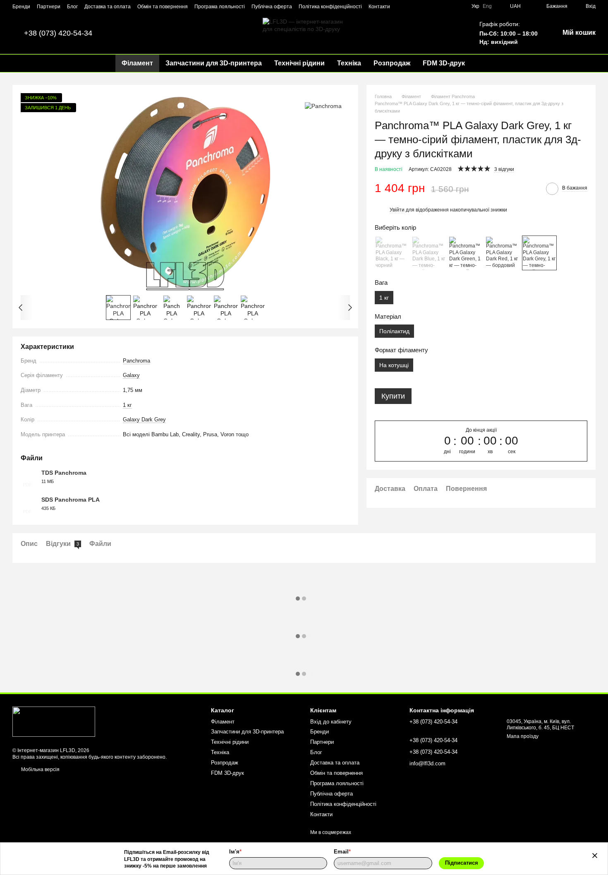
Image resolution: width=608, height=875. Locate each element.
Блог (72, 7)
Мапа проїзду (523, 736)
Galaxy (131, 375)
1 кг (127, 405)
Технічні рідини (299, 63)
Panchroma (136, 361)
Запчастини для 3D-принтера (213, 63)
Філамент (137, 63)
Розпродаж (391, 63)
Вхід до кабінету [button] (331, 722)
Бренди (21, 7)
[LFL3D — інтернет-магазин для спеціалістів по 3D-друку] (53, 721)
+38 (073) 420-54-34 (58, 33)
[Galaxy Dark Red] (502, 253)
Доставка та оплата (107, 7)
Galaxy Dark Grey (144, 419)
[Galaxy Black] (392, 253)
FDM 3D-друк (444, 63)
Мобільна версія (40, 769)
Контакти (379, 7)
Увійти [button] (397, 210)
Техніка (349, 63)
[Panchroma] (323, 105)
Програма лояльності (219, 7)
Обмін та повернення (162, 7)
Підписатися (461, 863)
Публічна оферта (271, 7)
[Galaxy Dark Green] (465, 253)
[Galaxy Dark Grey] (539, 253)
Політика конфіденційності (330, 7)
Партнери (48, 7)
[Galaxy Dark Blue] (429, 253)
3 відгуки (504, 170)
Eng (487, 6)
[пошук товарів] (486, 63)
